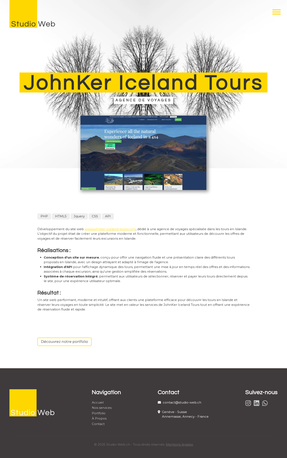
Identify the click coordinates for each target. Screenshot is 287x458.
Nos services (102, 408)
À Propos (99, 418)
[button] (276, 13)
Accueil (98, 402)
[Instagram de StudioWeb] (248, 403)
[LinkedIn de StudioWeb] (257, 403)
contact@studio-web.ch (181, 402)
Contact (98, 424)
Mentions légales (179, 444)
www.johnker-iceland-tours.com (110, 229)
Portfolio (98, 413)
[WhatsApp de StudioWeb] (265, 403)
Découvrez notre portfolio (64, 341)
